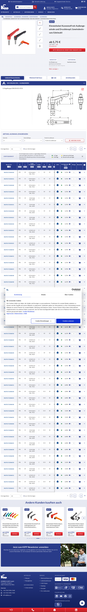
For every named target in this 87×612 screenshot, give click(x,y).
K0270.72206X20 (9, 436)
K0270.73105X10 (9, 224)
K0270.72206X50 (9, 462)
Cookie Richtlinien (28, 311)
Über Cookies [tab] (69, 294)
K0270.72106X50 (9, 333)
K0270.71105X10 (9, 172)
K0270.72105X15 (9, 204)
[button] (27, 538)
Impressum (10, 313)
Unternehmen (29, 12)
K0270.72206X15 (9, 430)
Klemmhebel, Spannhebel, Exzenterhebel (26, 16)
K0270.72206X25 (9, 443)
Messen (27, 578)
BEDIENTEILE (8, 16)
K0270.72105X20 (9, 211)
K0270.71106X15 (9, 256)
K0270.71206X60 (9, 423)
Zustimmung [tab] (18, 294)
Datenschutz (19, 313)
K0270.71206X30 (9, 404)
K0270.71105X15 (9, 179)
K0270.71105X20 (9, 185)
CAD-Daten (44, 583)
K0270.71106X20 (9, 262)
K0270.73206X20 (9, 481)
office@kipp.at (7, 595)
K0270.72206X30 (9, 449)
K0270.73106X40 (9, 372)
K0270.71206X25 (9, 398)
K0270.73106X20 (9, 353)
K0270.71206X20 (9, 391)
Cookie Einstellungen (42, 321)
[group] (10, 522)
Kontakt (43, 588)
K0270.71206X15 (9, 385)
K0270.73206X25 (9, 488)
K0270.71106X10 (9, 249)
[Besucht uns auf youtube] (61, 596)
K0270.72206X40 (9, 456)
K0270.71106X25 (9, 269)
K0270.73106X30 (9, 365)
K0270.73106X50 (9, 378)
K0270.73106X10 (9, 340)
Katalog (43, 586)
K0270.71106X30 (9, 275)
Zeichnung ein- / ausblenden (18, 83)
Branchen (51, 12)
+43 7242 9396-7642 (9, 593)
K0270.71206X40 (9, 411)
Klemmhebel (43, 16)
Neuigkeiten (28, 580)
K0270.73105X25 (9, 243)
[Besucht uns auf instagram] (70, 596)
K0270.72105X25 (9, 217)
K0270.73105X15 (9, 230)
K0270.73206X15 (9, 475)
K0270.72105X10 (9, 198)
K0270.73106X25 (9, 359)
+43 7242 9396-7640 (9, 590)
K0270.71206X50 (9, 417)
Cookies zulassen (68, 321)
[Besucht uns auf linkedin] (57, 596)
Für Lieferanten (45, 591)
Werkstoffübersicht (46, 578)
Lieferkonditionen (46, 580)
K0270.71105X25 (9, 191)
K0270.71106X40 (9, 282)
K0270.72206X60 (9, 469)
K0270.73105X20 (9, 237)
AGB (25, 313)
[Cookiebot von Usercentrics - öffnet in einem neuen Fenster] (73, 290)
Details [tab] (43, 294)
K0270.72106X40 (9, 327)
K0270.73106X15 (9, 346)
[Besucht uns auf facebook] (65, 596)
